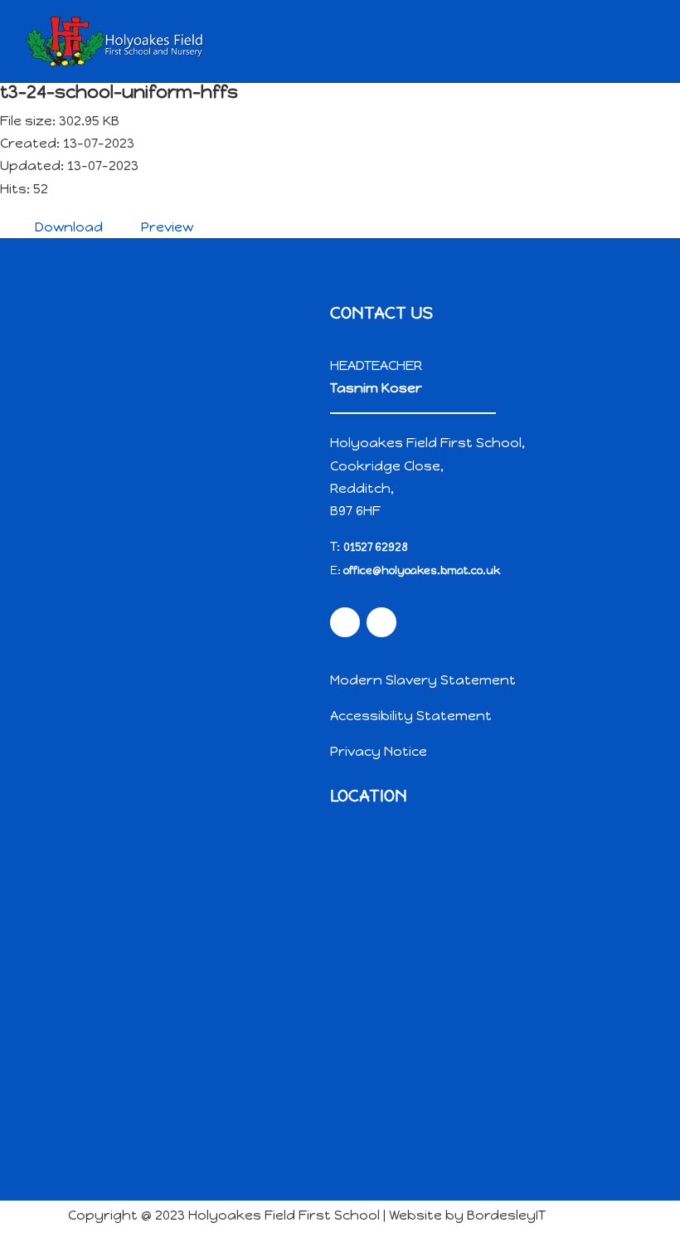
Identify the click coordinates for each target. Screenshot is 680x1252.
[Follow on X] (381, 622)
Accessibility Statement (411, 715)
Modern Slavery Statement (423, 680)
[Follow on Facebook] (345, 622)
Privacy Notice (378, 751)
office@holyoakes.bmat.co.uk (421, 570)
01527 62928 (375, 547)
